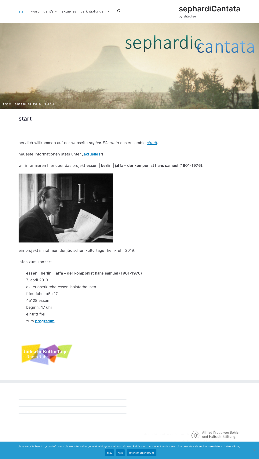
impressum (25, 411)
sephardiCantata (209, 8)
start (23, 11)
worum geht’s (42, 11)
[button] (55, 11)
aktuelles (69, 11)
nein (120, 452)
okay (109, 452)
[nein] (254, 450)
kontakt (23, 396)
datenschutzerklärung (33, 403)
